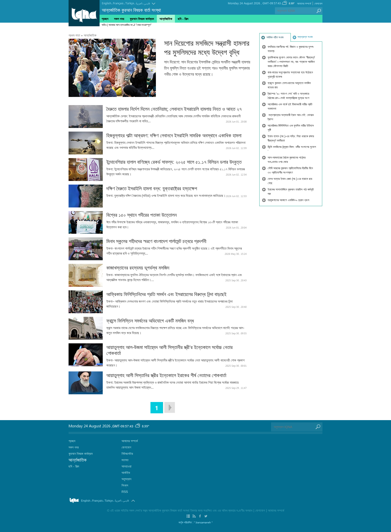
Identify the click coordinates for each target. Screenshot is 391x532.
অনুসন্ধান (126, 479)
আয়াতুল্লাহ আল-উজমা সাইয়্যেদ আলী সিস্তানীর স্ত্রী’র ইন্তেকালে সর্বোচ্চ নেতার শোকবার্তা (169, 350)
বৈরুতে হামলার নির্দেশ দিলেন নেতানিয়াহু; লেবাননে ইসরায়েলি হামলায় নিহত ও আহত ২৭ (174, 109)
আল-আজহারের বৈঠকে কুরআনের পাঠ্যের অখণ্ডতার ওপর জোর (286, 160)
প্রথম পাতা (74, 35)
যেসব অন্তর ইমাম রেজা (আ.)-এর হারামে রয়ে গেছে (290, 181)
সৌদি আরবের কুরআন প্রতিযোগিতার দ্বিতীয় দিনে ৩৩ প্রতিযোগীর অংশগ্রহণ (290, 170)
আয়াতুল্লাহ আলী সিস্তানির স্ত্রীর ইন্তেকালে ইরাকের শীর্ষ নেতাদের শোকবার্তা (166, 375)
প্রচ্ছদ (105, 19)
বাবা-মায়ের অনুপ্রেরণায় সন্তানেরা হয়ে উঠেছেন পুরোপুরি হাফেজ (290, 74)
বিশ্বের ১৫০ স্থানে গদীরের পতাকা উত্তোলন (141, 215)
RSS (125, 491)
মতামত (125, 460)
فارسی (147, 3)
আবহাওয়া (126, 466)
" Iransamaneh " (203, 522)
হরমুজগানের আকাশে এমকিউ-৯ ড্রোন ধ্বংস (288, 200)
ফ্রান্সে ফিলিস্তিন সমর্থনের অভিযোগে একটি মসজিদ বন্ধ (150, 321)
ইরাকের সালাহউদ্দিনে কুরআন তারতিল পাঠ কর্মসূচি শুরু (291, 191)
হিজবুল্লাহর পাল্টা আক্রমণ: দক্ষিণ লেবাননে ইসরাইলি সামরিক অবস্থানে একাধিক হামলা (173, 135)
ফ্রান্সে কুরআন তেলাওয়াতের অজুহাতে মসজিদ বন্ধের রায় (289, 85)
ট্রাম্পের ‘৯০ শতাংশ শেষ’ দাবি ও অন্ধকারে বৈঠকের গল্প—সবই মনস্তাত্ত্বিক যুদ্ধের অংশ (288, 96)
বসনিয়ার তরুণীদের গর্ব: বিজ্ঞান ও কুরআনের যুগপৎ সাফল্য (291, 49)
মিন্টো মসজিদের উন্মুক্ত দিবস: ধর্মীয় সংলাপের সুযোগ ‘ (292, 149)
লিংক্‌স (125, 485)
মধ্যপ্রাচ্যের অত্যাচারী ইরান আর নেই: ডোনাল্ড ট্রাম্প (291, 117)
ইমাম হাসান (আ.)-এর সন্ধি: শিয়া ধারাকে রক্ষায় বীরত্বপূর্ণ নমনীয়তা (291, 138)
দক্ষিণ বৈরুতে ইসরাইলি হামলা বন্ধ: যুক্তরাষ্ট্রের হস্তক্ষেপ (151, 188)
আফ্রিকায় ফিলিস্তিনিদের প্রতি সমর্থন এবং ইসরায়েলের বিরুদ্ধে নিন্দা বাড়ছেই (166, 294)
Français (118, 3)
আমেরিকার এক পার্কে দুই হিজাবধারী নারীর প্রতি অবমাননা (290, 106)
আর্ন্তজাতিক (90, 35)
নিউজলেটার (127, 453)
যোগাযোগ (318, 3)
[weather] (138, 426)
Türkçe (129, 3)
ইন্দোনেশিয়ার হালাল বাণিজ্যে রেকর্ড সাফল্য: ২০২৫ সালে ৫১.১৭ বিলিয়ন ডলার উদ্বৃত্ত (174, 162)
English (106, 3)
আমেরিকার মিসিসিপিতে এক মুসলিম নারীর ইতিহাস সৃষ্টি (291, 128)
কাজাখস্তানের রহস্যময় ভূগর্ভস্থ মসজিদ (139, 268)
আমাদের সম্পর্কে (304, 3)
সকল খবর (119, 19)
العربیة (139, 3)
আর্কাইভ (126, 472)
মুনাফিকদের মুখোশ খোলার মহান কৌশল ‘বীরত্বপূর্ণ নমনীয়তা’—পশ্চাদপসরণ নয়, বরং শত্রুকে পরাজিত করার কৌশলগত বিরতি (291, 62)
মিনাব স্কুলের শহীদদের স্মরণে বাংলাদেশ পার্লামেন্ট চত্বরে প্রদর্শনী (156, 241)
